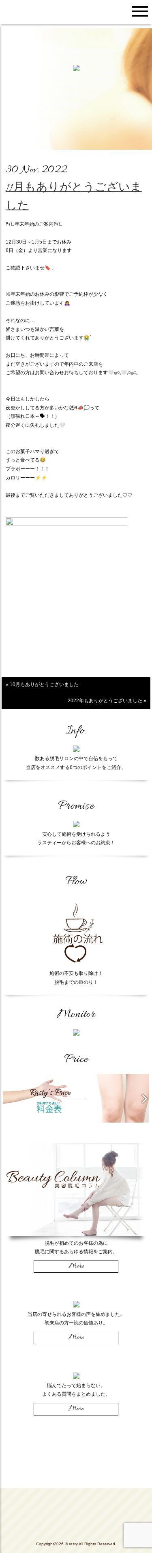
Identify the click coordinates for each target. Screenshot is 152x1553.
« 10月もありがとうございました (42, 684)
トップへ (76, 1494)
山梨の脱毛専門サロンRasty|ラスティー (30, 12)
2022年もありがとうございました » (107, 700)
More (76, 1266)
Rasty (76, 1516)
